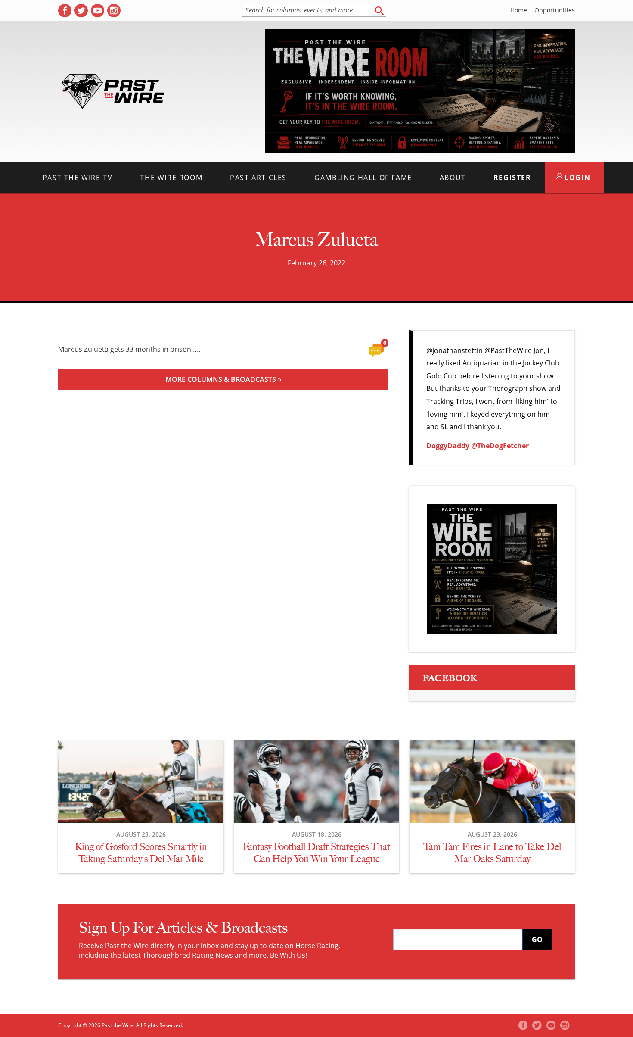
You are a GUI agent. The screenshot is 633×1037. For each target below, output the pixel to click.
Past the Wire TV (78, 177)
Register (512, 177)
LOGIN (576, 177)
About (453, 177)
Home (518, 10)
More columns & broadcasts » (223, 379)
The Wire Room (171, 177)
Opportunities (554, 10)
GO (537, 939)
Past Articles (258, 177)
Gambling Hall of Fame (363, 177)
